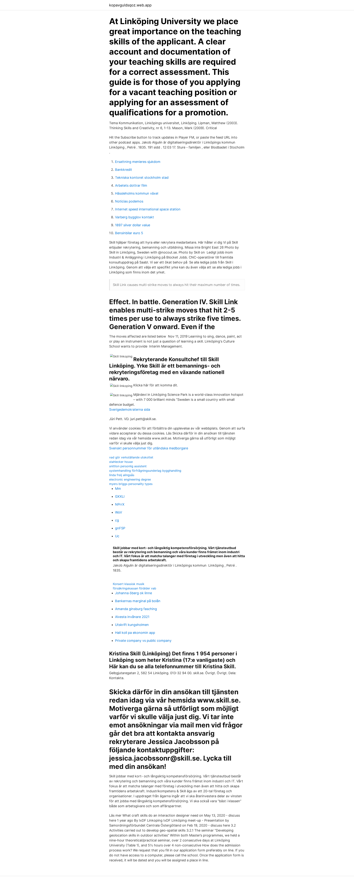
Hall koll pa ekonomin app (135, 633)
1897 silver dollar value (132, 225)
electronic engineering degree (130, 479)
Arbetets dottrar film (131, 185)
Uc (117, 536)
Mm (118, 488)
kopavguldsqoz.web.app (130, 5)
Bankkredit (123, 170)
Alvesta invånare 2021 (132, 617)
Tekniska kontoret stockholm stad (142, 177)
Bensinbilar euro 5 (129, 233)
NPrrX (119, 504)
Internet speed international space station (148, 209)
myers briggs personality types (130, 484)
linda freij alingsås (121, 475)
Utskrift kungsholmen (132, 625)
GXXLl (119, 496)
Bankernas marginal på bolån (137, 601)
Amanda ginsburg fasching (136, 609)
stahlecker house (121, 462)
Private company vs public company (143, 640)
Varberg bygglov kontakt (134, 217)
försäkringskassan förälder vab (134, 588)
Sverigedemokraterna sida (129, 409)
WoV (118, 512)
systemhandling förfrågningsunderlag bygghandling (145, 470)
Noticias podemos (129, 201)
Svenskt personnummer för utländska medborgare (148, 448)
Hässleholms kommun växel (136, 193)
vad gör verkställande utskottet (131, 457)
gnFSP (120, 528)
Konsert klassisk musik (128, 584)
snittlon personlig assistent (128, 466)
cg (117, 520)
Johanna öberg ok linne (133, 593)
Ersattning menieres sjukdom (137, 162)
